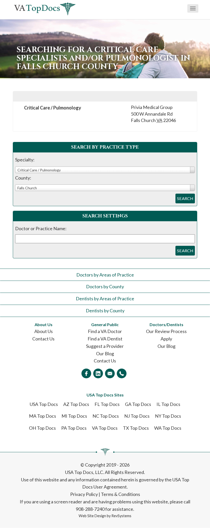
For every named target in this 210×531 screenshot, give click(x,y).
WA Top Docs (167, 428)
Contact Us (43, 338)
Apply (166, 338)
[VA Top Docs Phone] (122, 373)
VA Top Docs (105, 428)
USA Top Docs (44, 404)
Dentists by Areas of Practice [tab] (105, 298)
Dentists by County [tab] (105, 310)
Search (185, 198)
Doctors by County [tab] (105, 286)
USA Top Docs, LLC (84, 472)
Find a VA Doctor (105, 331)
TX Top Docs (136, 428)
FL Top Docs (107, 404)
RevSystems (121, 516)
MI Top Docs (74, 416)
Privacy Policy (84, 494)
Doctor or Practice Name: (41, 228)
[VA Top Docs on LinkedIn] (98, 373)
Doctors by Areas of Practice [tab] (105, 275)
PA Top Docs (74, 428)
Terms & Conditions (120, 494)
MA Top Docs (42, 416)
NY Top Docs (168, 416)
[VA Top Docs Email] (110, 373)
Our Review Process (166, 331)
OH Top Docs (42, 428)
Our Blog (105, 353)
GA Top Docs (138, 404)
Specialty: (25, 159)
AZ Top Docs (76, 404)
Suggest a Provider (105, 346)
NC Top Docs (105, 416)
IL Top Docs (168, 404)
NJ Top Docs (137, 416)
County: (23, 178)
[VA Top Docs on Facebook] (86, 373)
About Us (43, 331)
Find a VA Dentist (105, 338)
